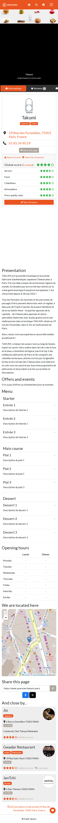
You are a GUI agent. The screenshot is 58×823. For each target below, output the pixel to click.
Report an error (13, 157)
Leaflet (27, 675)
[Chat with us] (53, 810)
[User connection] (43, 5)
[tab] (13, 88)
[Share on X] (32, 695)
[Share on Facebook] (25, 695)
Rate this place (30, 202)
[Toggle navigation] (51, 5)
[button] (29, 640)
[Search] (36, 5)
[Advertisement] (29, 54)
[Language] (29, 5)
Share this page (30, 150)
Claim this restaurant (34, 157)
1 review (28, 164)
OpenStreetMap (39, 675)
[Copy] (53, 688)
